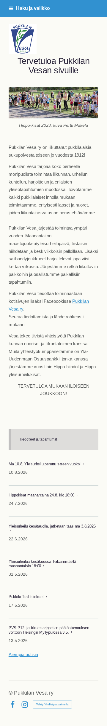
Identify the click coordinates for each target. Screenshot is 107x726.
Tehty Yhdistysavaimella (52, 704)
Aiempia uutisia (23, 654)
